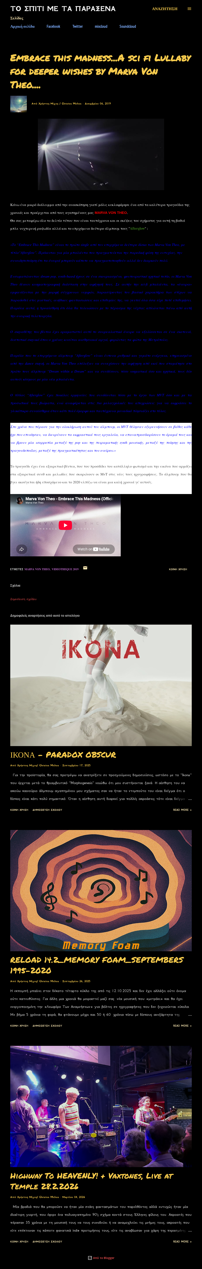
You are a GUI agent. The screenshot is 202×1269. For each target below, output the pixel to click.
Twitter (77, 26)
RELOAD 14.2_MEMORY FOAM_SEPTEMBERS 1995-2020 (96, 965)
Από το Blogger (103, 1258)
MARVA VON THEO (37, 569)
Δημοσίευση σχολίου (23, 599)
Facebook (53, 26)
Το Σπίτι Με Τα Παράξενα (63, 8)
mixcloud (101, 26)
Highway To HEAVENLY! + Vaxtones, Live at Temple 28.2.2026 (91, 1181)
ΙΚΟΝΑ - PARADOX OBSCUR (63, 754)
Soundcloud (128, 26)
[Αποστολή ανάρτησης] (85, 569)
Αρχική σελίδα (22, 26)
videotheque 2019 (65, 569)
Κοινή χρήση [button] (178, 569)
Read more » (182, 810)
